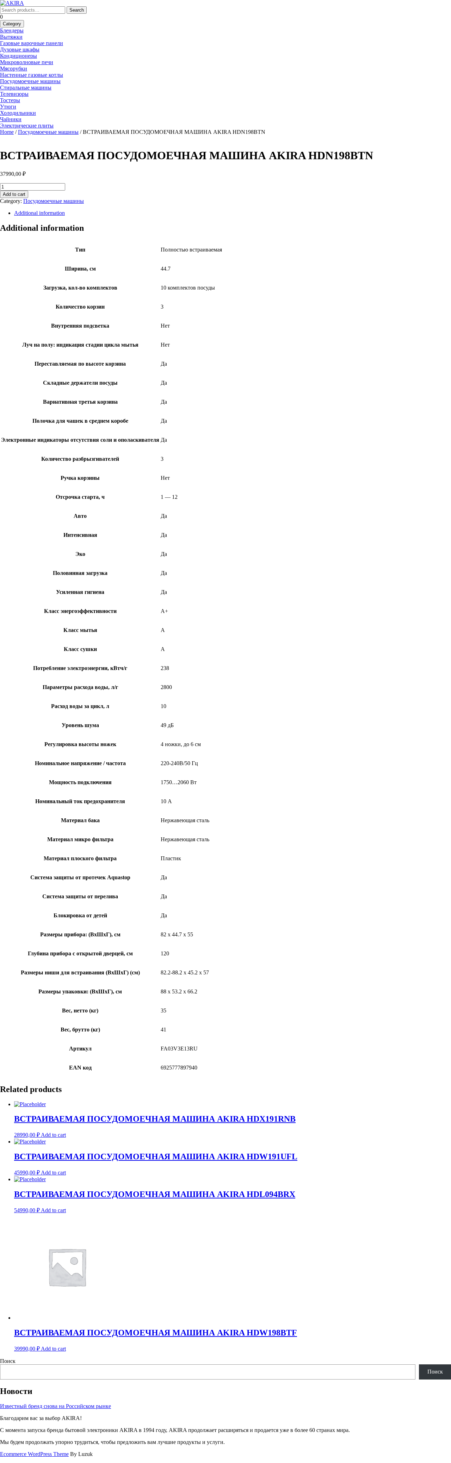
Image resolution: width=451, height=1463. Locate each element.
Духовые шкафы (19, 49)
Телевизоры (14, 94)
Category (12, 23)
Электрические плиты (27, 126)
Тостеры (10, 100)
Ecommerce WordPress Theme (34, 1454)
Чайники (10, 119)
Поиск (8, 1361)
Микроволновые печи (26, 62)
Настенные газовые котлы (31, 75)
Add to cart (14, 194)
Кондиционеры (18, 56)
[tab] (232, 213)
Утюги (8, 107)
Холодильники (18, 113)
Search (76, 10)
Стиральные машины (25, 88)
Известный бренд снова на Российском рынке (55, 1406)
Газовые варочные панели (31, 43)
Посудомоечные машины (30, 81)
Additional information (39, 213)
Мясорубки (13, 69)
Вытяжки (11, 37)
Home (7, 132)
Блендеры (12, 30)
